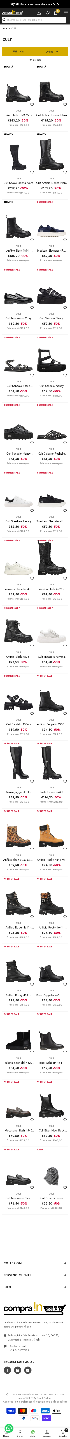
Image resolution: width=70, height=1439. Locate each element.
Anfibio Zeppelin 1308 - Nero (51, 723)
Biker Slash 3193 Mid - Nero (18, 114)
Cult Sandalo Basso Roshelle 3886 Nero (18, 384)
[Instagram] (17, 1369)
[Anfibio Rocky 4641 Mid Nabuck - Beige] (51, 828)
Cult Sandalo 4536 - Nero (18, 723)
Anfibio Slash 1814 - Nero (18, 249)
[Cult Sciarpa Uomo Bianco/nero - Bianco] (51, 1167)
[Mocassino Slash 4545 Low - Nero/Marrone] (18, 1099)
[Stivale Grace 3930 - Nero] (51, 761)
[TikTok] (28, 1369)
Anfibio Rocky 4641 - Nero (18, 926)
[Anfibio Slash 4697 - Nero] (51, 558)
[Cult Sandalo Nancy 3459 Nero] (51, 355)
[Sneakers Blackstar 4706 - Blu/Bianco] (51, 219)
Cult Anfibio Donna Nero (51, 114)
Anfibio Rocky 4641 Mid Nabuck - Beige (51, 858)
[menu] (66, 11)
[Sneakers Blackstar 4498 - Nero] (51, 490)
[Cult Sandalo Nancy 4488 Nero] (51, 287)
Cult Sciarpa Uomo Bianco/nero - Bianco (51, 1197)
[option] (36, 3)
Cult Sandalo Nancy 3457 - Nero (18, 452)
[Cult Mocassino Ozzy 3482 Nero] (18, 287)
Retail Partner (44, 1396)
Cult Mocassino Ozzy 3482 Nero (18, 317)
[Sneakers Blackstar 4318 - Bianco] (18, 558)
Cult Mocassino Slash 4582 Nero (18, 1197)
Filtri (22, 50)
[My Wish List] (48, 11)
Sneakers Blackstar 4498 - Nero (51, 520)
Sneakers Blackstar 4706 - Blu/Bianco (51, 249)
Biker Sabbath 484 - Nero (51, 1061)
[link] (20, 1433)
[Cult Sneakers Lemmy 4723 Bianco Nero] (18, 490)
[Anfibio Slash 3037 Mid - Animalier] (18, 828)
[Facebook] (7, 1369)
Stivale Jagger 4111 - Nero (18, 791)
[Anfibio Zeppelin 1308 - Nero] (51, 693)
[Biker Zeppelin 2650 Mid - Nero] (51, 964)
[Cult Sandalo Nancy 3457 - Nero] (18, 422)
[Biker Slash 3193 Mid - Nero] (18, 84)
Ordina (49, 50)
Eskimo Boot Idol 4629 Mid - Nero (18, 1061)
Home (4, 27)
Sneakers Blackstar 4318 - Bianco (18, 588)
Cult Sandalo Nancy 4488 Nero (51, 317)
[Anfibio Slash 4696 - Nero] (18, 625)
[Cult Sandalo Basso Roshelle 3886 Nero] (18, 355)
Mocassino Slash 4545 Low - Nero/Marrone (18, 1129)
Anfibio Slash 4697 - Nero (51, 588)
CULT (13, 27)
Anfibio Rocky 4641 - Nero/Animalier (51, 926)
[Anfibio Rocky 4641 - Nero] (18, 896)
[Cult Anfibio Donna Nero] (51, 84)
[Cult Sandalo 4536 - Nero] (18, 693)
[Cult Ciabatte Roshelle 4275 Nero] (51, 422)
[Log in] (39, 11)
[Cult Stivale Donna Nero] (18, 152)
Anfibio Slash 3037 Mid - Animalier (18, 858)
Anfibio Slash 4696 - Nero (18, 655)
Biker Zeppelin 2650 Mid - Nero (51, 994)
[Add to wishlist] (32, 103)
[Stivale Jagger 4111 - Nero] (18, 761)
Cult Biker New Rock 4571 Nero (51, 1129)
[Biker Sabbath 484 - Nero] (51, 1031)
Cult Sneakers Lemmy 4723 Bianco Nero (18, 520)
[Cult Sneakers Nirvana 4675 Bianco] (51, 625)
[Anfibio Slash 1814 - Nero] (18, 219)
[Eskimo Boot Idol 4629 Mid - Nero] (18, 1031)
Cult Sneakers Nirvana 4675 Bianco (51, 655)
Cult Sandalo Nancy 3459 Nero (51, 384)
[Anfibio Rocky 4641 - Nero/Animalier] (51, 896)
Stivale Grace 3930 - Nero (51, 791)
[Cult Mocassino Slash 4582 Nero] (18, 1167)
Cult (18, 109)
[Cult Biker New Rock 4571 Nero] (51, 1099)
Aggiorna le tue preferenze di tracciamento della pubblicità (35, 1400)
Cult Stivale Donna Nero (18, 181)
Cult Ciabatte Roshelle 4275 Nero (51, 452)
